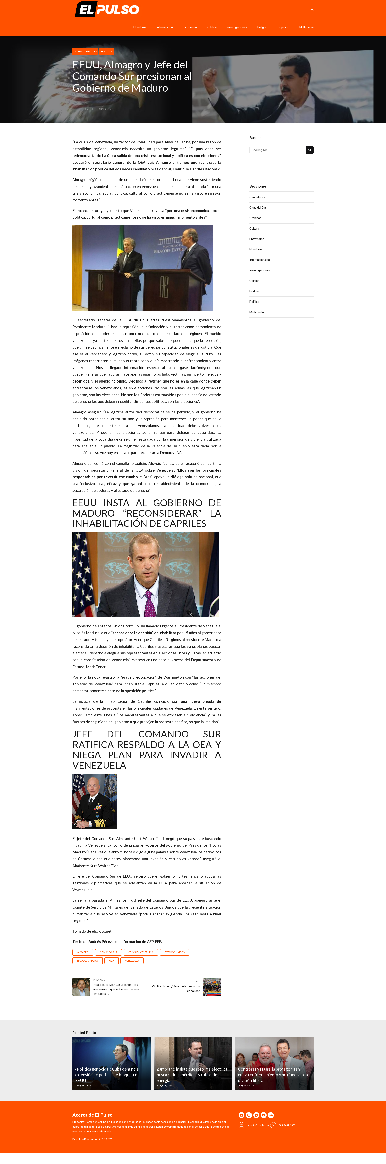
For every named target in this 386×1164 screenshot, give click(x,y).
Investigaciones (237, 27)
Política (212, 27)
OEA (111, 960)
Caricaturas (257, 197)
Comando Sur (108, 952)
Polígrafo (263, 27)
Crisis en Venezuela (140, 952)
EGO (87, 108)
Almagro (83, 952)
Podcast (255, 291)
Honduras (139, 27)
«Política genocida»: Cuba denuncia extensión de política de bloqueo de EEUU (107, 1075)
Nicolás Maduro (87, 960)
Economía (190, 27)
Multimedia (306, 27)
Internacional (164, 27)
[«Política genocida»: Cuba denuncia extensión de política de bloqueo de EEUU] (111, 1063)
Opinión (284, 27)
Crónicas (255, 218)
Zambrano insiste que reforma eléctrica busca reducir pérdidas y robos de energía (192, 1075)
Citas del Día (257, 207)
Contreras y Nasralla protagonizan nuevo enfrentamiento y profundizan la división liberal (273, 1075)
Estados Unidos (175, 952)
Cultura (254, 228)
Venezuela (132, 960)
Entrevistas (256, 239)
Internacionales (85, 51)
